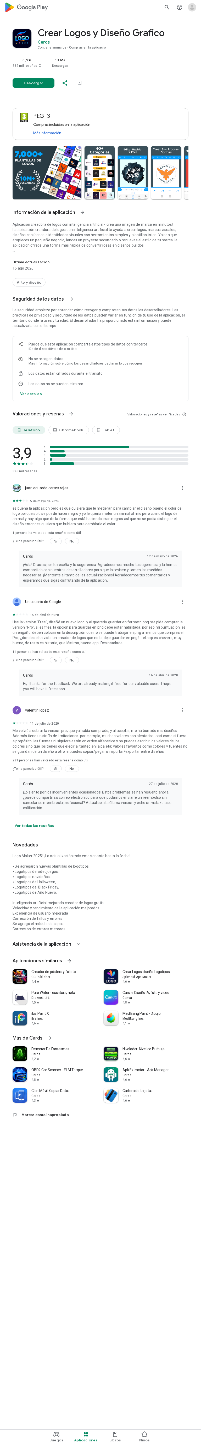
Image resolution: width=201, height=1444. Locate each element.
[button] (40, 66)
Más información (47, 132)
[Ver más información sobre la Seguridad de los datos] (31, 393)
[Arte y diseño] (29, 282)
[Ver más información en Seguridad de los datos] (71, 299)
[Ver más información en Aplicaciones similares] (69, 960)
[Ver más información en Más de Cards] (49, 1038)
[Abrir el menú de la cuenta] (192, 7)
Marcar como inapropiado (41, 1114)
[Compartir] (65, 83)
